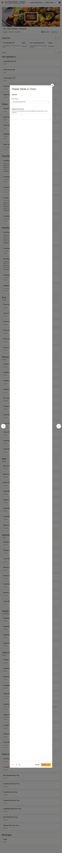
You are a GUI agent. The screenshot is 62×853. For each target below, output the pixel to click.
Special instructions (18, 109)
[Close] (52, 85)
